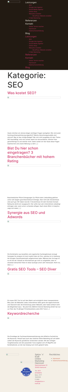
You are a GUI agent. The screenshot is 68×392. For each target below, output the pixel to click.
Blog (27, 33)
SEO (30, 5)
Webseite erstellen (35, 14)
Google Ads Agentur (35, 7)
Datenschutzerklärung (36, 31)
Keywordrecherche (23, 313)
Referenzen (31, 20)
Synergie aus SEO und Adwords (26, 214)
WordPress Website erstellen (41, 16)
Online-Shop (33, 11)
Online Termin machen (36, 26)
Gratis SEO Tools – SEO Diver (31, 269)
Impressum (32, 28)
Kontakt (29, 23)
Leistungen (31, 2)
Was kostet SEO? (21, 93)
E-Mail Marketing (34, 18)
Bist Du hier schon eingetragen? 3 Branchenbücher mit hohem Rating (30, 154)
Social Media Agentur (36, 9)
